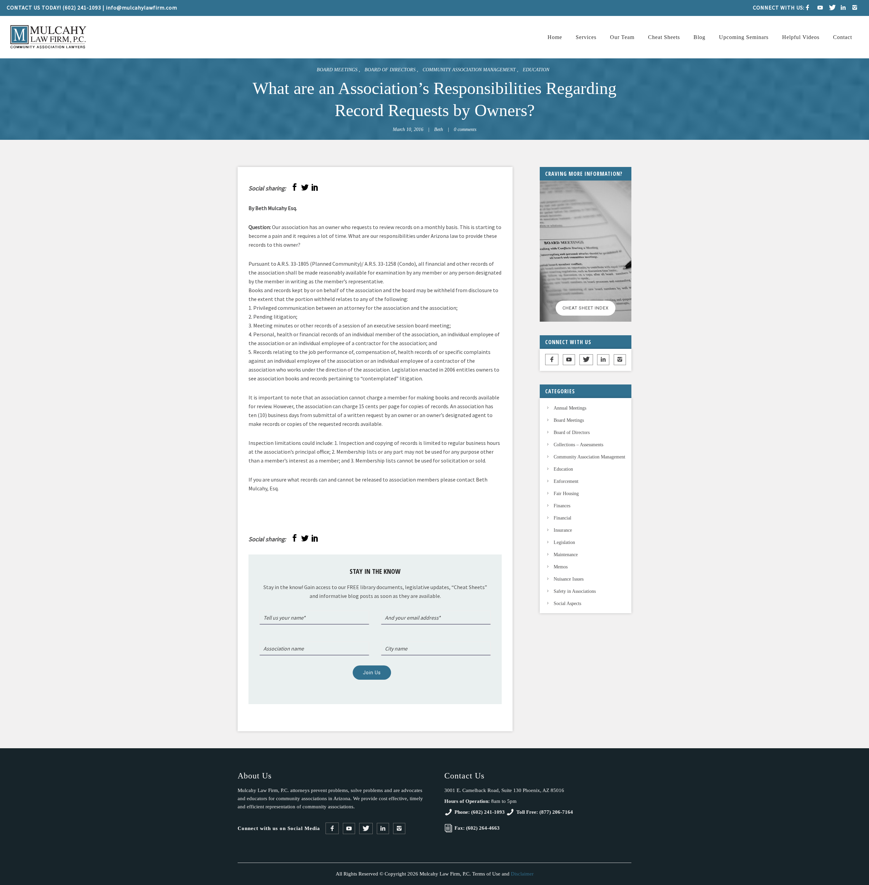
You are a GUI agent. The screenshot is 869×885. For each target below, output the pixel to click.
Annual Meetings (570, 408)
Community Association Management (470, 69)
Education (536, 69)
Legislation (564, 542)
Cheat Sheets (664, 37)
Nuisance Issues (569, 579)
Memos (561, 566)
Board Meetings (338, 69)
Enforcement (566, 481)
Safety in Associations (575, 591)
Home (555, 37)
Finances (562, 505)
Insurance (563, 530)
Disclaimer (522, 874)
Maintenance (566, 554)
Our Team (622, 37)
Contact (842, 37)
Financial (562, 518)
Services (586, 37)
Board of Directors (391, 69)
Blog (699, 37)
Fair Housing (566, 493)
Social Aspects (567, 603)
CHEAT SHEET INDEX (585, 307)
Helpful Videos (800, 37)
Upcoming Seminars (744, 37)
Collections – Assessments (578, 444)
